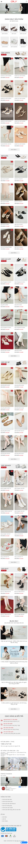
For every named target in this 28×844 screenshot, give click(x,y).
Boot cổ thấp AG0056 (19, 614)
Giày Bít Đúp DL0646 (5, 350)
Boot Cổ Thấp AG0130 (6, 614)
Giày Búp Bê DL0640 (19, 385)
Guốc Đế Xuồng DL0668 (6, 247)
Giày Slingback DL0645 (6, 327)
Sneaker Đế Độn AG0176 (6, 511)
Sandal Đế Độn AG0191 (6, 144)
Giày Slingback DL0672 (20, 282)
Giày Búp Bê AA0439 (5, 453)
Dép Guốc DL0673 (5, 179)
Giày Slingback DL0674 (6, 282)
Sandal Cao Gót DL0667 (6, 98)
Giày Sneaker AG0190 (19, 511)
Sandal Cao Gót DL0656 (20, 75)
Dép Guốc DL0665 (5, 224)
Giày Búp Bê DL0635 (5, 385)
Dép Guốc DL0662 (19, 247)
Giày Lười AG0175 (19, 556)
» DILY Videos (5, 821)
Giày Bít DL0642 (18, 304)
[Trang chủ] (14, 1)
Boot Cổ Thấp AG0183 (6, 591)
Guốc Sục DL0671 (19, 201)
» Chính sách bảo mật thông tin (9, 803)
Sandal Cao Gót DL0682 (6, 75)
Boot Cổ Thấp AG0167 (20, 591)
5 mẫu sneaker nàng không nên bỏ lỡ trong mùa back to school (14, 662)
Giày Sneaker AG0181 (5, 534)
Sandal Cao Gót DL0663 (20, 144)
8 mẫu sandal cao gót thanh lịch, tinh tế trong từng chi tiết (14, 703)
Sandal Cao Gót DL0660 (20, 98)
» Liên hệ (4, 819)
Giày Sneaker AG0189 (19, 488)
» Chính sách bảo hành (7, 799)
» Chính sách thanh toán (7, 801)
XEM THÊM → (14, 149)
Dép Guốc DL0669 (5, 201)
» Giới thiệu (4, 817)
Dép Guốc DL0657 (19, 224)
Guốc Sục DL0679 (19, 179)
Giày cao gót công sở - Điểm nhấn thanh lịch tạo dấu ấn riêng (14, 641)
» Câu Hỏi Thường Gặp (7, 805)
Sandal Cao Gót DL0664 (20, 121)
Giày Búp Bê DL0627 (19, 453)
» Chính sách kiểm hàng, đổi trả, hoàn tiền (11, 809)
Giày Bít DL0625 (18, 350)
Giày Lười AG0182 (19, 534)
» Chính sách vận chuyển (7, 807)
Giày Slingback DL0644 (20, 327)
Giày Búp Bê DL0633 (5, 408)
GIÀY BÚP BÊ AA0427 (19, 430)
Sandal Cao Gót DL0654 (6, 121)
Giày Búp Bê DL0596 (5, 430)
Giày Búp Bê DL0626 (19, 408)
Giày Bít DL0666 (4, 304)
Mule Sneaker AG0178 (6, 488)
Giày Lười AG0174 (5, 556)
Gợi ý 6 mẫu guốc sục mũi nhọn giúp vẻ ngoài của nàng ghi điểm (14, 682)
